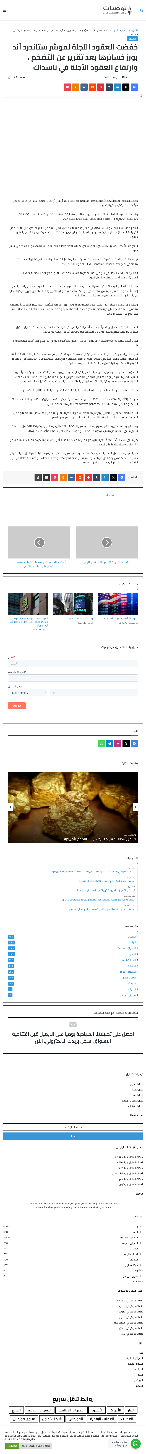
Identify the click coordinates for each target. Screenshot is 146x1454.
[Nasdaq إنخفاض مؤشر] (73, 604)
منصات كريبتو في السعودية (129, 1300)
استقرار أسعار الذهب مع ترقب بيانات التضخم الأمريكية (100, 839)
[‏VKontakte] (84, 87)
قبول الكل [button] (12, 1446)
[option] (73, 807)
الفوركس (131, 983)
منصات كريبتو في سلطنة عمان (128, 1322)
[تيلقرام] (109, 743)
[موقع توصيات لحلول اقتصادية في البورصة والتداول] (117, 10)
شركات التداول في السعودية (129, 1157)
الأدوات (132, 989)
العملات (132, 937)
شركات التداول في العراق (131, 1179)
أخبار (141, 1352)
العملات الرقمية (127, 960)
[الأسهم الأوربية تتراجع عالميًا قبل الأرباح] (107, 542)
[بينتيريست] (100, 87)
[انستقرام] (117, 743)
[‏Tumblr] (109, 87)
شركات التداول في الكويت (130, 1168)
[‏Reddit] (92, 87)
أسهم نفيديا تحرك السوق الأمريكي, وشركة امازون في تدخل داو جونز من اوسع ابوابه (29, 622)
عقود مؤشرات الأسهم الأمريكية (121, 618)
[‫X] (125, 87)
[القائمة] (4, 11)
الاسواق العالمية (127, 948)
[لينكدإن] (117, 87)
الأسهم (115, 30)
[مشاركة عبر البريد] (46, 477)
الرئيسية (132, 30)
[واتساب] (101, 743)
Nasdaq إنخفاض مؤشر (81, 618)
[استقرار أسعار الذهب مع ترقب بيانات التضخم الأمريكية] (73, 807)
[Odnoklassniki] (75, 87)
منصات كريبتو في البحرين (131, 1317)
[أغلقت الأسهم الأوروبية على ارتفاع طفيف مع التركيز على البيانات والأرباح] (39, 542)
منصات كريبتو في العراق (131, 1328)
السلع (133, 954)
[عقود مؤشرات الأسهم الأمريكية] (118, 604)
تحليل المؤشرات (135, 1106)
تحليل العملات (136, 1095)
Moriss (128, 77)
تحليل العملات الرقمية (132, 1100)
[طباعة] (38, 477)
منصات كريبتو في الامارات (130, 1306)
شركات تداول (129, 977)
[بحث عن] (141, 11)
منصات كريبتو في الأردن (131, 1333)
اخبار (123, 30)
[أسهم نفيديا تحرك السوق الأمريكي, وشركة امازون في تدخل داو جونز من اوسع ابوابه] (28, 604)
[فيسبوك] (134, 87)
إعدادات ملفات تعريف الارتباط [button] (36, 1446)
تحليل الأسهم (136, 1084)
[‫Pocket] (67, 87)
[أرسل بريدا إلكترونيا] (123, 77)
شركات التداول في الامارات (130, 1162)
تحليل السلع (137, 1089)
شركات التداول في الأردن (131, 1184)
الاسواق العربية (127, 971)
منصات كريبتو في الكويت (131, 1311)
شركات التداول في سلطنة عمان (127, 1173)
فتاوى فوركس (128, 995)
